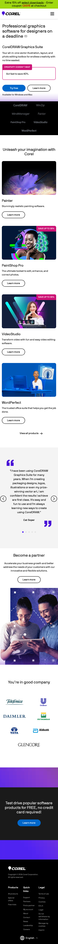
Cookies (42, 902)
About (25, 913)
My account (28, 909)
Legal (41, 910)
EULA (41, 906)
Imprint (41, 930)
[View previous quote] (3, 498)
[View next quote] (54, 498)
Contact (26, 917)
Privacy (42, 898)
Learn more (39, 88)
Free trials (12, 904)
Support (26, 897)
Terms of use (44, 894)
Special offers (11, 899)
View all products (29, 433)
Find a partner (29, 905)
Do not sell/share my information (44, 916)
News (25, 921)
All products (13, 894)
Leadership (28, 925)
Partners (26, 901)
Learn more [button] (13, 215)
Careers (26, 929)
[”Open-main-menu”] (52, 14)
